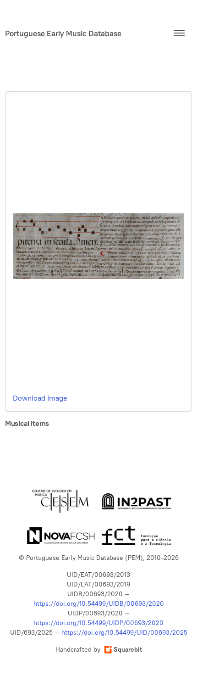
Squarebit (128, 649)
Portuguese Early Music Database (63, 33)
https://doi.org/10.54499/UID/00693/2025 (124, 633)
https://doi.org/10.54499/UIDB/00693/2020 (98, 604)
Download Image (40, 398)
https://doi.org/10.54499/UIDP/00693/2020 (98, 623)
